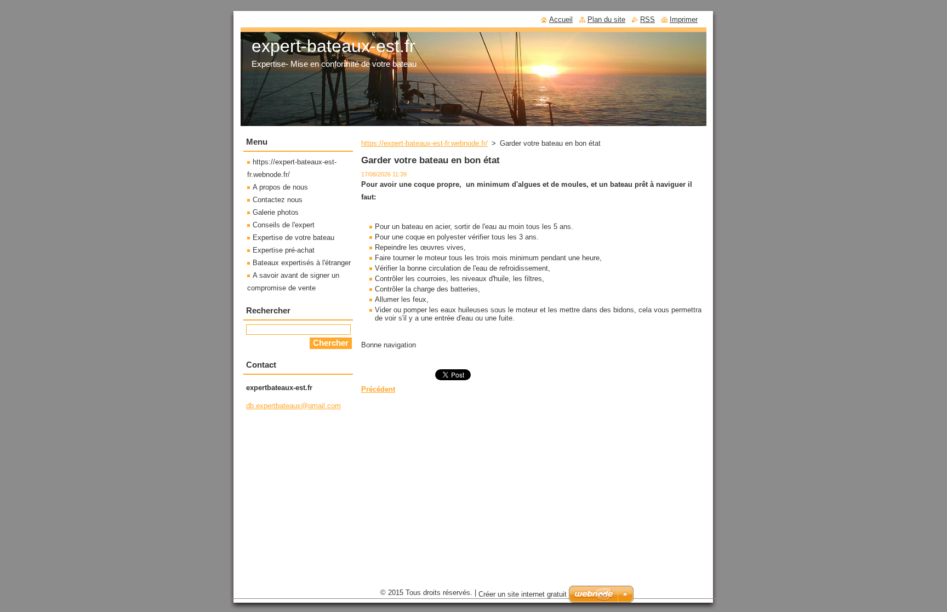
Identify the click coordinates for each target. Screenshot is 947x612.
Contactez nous (278, 200)
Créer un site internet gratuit (522, 594)
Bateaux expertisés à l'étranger (302, 263)
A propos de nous (280, 187)
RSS (647, 19)
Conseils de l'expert (284, 225)
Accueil (561, 19)
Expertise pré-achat (284, 250)
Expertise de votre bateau (293, 237)
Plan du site (606, 19)
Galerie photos (276, 212)
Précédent (378, 389)
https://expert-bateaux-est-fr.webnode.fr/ (424, 143)
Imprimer (684, 19)
